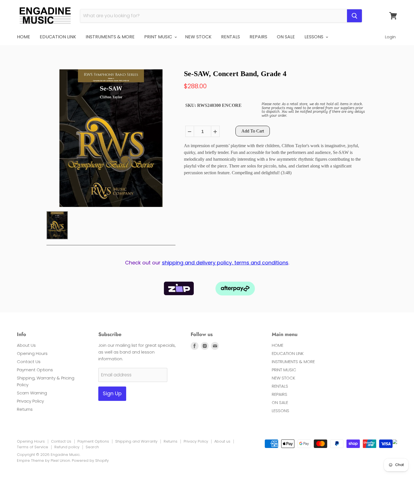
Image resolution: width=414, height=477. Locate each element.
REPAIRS (258, 37)
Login (390, 37)
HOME (23, 37)
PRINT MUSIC (158, 37)
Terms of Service (32, 447)
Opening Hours (32, 353)
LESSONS (314, 37)
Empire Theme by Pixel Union (43, 460)
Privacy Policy (30, 401)
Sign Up (112, 393)
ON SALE (286, 37)
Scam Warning (32, 393)
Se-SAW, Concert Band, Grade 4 (235, 74)
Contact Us (29, 362)
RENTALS (230, 37)
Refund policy (66, 447)
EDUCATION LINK (58, 37)
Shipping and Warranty (136, 441)
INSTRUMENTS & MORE (110, 37)
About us (222, 441)
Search (92, 447)
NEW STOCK (198, 37)
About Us (26, 345)
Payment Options (35, 370)
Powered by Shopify (90, 460)
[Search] (354, 15)
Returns (25, 409)
